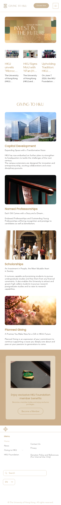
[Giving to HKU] (22, 450)
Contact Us (35, 444)
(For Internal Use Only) (40, 457)
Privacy (33, 448)
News (6, 445)
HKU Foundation (11, 454)
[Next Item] (46, 374)
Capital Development (20, 146)
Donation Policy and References (44, 455)
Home (7, 441)
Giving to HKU (10, 450)
